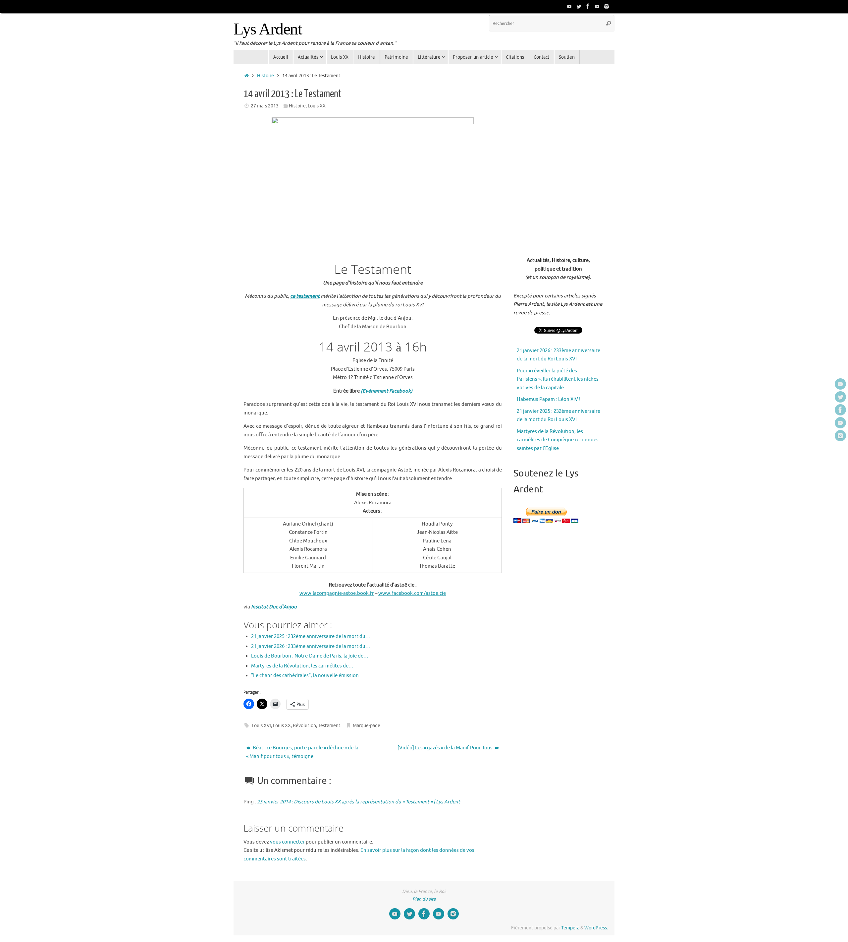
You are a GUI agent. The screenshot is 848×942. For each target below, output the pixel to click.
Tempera (570, 928)
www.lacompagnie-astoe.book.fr (336, 593)
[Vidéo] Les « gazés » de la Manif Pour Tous (446, 748)
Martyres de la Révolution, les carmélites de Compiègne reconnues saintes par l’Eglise (558, 440)
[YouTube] (569, 6)
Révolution (304, 725)
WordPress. (596, 928)
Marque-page (366, 725)
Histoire (265, 76)
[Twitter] (578, 6)
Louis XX (317, 106)
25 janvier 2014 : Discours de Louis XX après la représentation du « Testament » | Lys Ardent (358, 802)
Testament (329, 725)
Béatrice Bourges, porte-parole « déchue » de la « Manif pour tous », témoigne (302, 752)
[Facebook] (588, 6)
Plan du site (424, 899)
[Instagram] (606, 6)
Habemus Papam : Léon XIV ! (548, 399)
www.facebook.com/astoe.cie (412, 593)
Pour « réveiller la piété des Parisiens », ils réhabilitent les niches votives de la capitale (558, 379)
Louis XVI (261, 725)
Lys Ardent (268, 29)
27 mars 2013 (265, 106)
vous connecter (287, 842)
